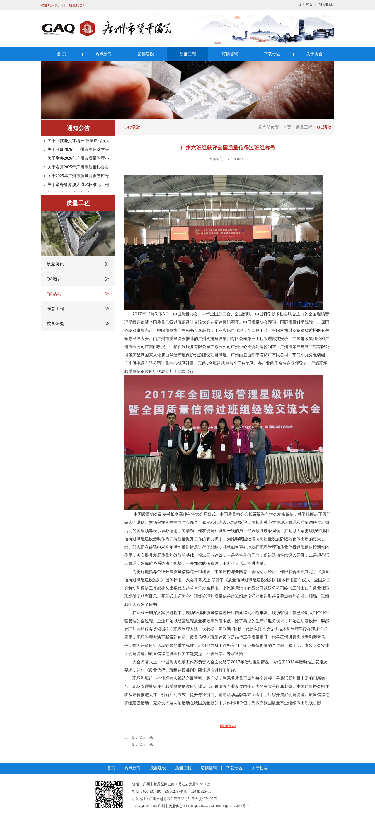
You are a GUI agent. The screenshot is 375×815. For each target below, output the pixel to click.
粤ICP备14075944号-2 (232, 806)
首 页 (61, 54)
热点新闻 (103, 54)
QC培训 (54, 278)
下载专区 (272, 54)
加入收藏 (325, 4)
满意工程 (55, 308)
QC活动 (54, 293)
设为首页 (306, 4)
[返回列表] (228, 726)
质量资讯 (55, 264)
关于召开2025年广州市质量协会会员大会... (78, 161)
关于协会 (314, 54)
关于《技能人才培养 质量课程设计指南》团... (78, 187)
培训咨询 (230, 54)
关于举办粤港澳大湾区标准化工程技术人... (78, 178)
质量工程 (188, 54)
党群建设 (145, 54)
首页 (287, 127)
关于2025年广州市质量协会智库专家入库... (78, 170)
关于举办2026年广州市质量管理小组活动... (78, 152)
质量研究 (55, 323)
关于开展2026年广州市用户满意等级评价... (78, 143)
